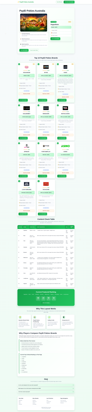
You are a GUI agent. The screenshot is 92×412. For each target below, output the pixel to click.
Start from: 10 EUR (46, 93)
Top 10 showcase (63, 400)
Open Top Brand (46, 302)
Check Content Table (34, 50)
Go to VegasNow (55, 38)
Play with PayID (24, 50)
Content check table (63, 401)
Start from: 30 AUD (26, 93)
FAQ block (62, 402)
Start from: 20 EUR (65, 172)
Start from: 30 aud (46, 210)
